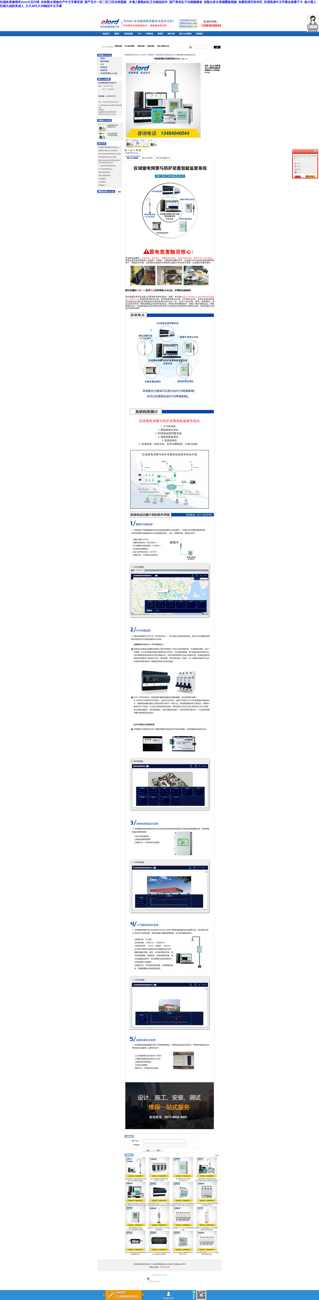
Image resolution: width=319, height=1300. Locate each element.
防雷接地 (149, 34)
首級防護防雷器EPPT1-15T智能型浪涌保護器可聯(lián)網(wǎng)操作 (159, 1204)
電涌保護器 (128, 34)
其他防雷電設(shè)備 (108, 73)
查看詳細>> (102, 185)
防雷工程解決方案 (163, 46)
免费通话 (311, 176)
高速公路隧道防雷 (104, 172)
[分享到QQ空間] (128, 150)
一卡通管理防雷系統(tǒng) (107, 166)
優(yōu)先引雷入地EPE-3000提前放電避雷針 (159, 1229)
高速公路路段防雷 (104, 175)
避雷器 (160, 34)
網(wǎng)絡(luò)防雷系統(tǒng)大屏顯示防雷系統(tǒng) (109, 161)
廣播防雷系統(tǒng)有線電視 (107, 150)
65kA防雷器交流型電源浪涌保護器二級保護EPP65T (206, 1204)
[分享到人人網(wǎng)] (137, 150)
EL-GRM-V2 (183, 1180)
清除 (119, 192)
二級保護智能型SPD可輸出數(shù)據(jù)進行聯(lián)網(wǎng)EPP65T (183, 1204)
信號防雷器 (141, 46)
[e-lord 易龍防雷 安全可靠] (103, 23)
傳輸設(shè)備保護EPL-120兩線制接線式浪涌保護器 (206, 1229)
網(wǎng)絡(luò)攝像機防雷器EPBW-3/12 (183, 1253)
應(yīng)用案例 (185, 34)
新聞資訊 (199, 34)
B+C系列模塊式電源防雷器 (159, 1179)
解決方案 (171, 34)
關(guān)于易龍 (109, 39)
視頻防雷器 (150, 46)
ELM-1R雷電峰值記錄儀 (135, 1230)
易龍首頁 (106, 34)
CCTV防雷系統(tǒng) (105, 169)
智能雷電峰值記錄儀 (135, 1228)
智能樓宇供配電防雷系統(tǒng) (108, 147)
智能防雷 (103, 70)
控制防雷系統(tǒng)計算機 (107, 157)
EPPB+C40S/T (159, 1180)
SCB (139, 34)
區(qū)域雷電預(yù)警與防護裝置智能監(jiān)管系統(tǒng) (112, 136)
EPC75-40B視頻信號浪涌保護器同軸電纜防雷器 (135, 1253)
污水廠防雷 (102, 182)
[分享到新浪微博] (131, 150)
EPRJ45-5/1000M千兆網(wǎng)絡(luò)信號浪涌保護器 (159, 1253)
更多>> (217, 1155)
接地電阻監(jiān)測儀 (183, 1179)
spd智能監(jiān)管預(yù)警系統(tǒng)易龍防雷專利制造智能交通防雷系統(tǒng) (135, 1205)
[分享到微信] (140, 150)
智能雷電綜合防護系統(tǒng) (112, 126)
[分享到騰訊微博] (134, 150)
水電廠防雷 (102, 179)
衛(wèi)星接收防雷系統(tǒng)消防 (109, 154)
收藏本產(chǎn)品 (132, 153)
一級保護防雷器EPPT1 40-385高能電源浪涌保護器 (206, 1253)
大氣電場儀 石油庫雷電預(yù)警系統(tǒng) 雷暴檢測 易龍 (135, 1179)
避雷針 (117, 34)
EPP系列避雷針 (129, 46)
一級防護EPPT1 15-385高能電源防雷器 (183, 1229)
